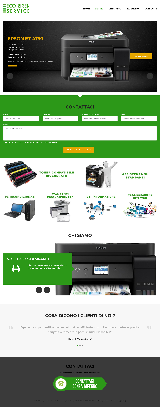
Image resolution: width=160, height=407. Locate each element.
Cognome (47, 114)
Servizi (99, 8)
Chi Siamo (115, 8)
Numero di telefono (91, 114)
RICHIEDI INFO (141, 56)
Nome (6, 114)
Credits (123, 401)
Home (87, 8)
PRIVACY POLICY (52, 142)
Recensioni (133, 8)
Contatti (151, 8)
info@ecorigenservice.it (103, 401)
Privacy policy (115, 401)
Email (124, 114)
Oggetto (7, 125)
